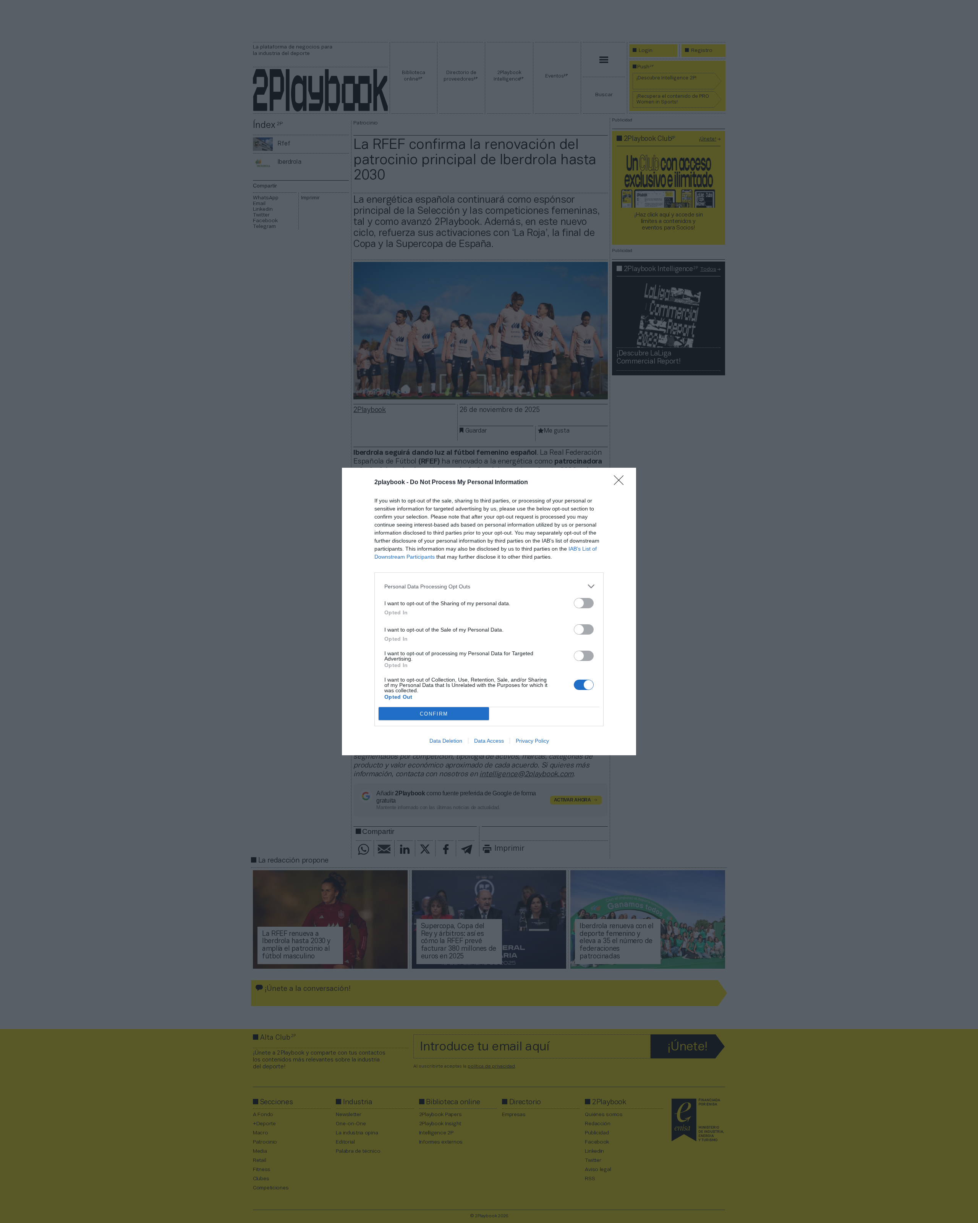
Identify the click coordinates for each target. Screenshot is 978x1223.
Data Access (489, 741)
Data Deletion (445, 741)
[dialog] (489, 611)
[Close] (621, 482)
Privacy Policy (532, 741)
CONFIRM (434, 714)
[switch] (584, 603)
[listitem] (489, 586)
